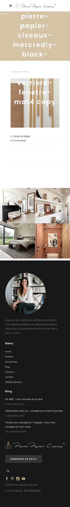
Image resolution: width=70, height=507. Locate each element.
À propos (9, 372)
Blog (7, 366)
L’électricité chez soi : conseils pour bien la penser (34, 411)
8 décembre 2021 (14, 404)
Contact (9, 377)
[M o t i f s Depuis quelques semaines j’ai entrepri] (17, 205)
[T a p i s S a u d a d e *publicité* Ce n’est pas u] (17, 241)
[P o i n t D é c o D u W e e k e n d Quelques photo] (52, 241)
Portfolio (9, 356)
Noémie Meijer (22, 136)
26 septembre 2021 (15, 431)
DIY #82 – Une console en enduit (23, 399)
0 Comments (18, 140)
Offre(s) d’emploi (13, 382)
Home (8, 351)
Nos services (11, 361)
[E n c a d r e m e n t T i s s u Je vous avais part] (52, 205)
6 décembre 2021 (14, 415)
